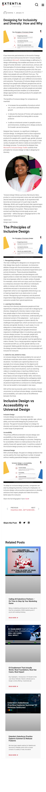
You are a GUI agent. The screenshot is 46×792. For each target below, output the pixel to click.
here (27, 499)
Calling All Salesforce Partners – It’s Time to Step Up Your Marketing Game (23, 601)
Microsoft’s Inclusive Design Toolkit (15, 147)
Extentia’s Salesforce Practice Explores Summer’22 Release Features (20, 738)
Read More (13, 618)
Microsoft (16, 60)
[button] (20, 522)
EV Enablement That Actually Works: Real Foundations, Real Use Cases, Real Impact (23, 670)
